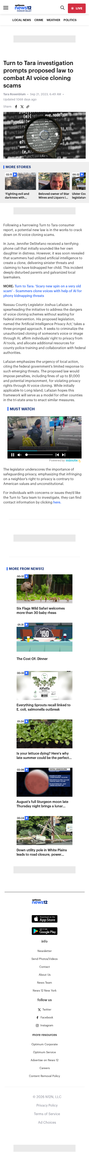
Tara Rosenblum (14, 94)
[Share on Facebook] (16, 106)
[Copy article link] (27, 106)
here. (57, 502)
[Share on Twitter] (22, 106)
